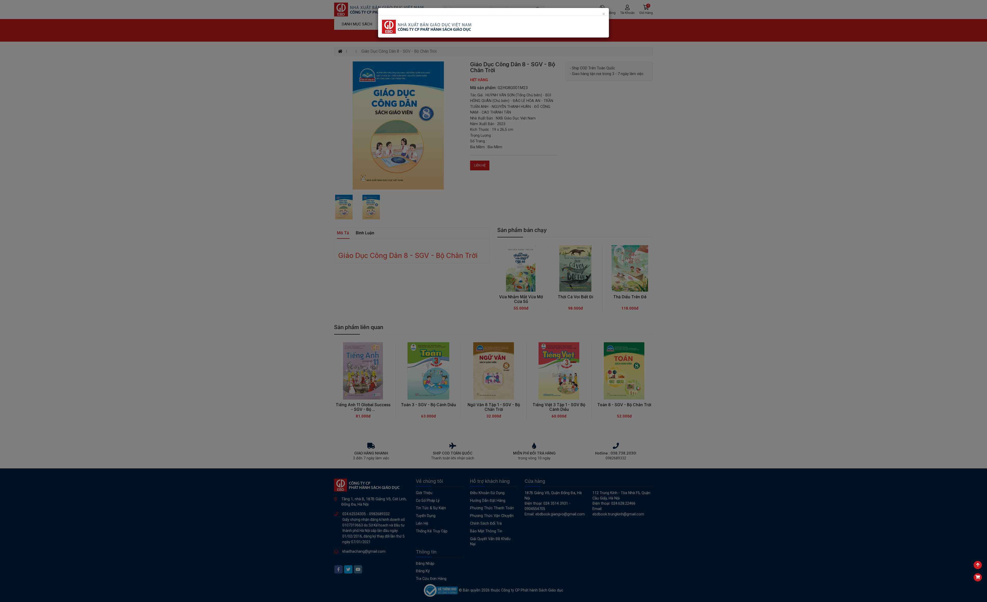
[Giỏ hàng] (978, 577)
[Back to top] (978, 565)
